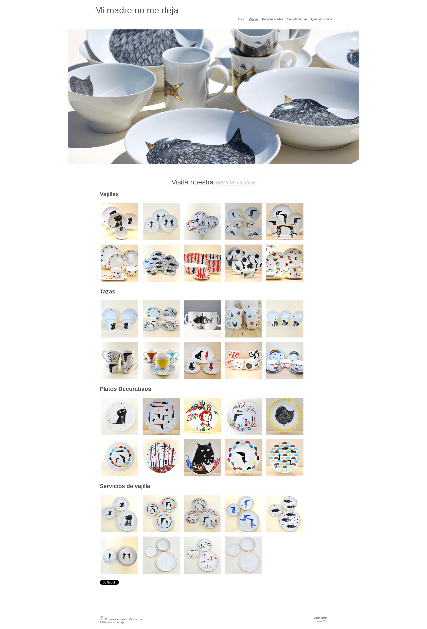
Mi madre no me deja (136, 10)
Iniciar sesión (320, 618)
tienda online (236, 182)
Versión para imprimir (116, 619)
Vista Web (322, 621)
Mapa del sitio (136, 619)
